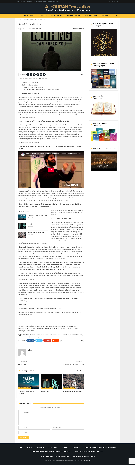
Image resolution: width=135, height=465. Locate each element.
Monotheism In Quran (73, 16)
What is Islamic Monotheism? (36, 232)
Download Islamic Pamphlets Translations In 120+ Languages (51, 452)
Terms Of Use (77, 447)
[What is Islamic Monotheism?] (22, 235)
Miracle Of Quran (56, 16)
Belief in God (31, 224)
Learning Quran (29, 16)
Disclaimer (65, 447)
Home (18, 1)
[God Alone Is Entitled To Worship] (22, 217)
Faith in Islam (54, 334)
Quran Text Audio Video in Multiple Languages (89, 452)
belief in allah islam (45, 334)
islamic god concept (34, 337)
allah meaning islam (34, 334)
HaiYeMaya (87, 460)
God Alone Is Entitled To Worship (37, 215)
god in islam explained (64, 334)
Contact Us (29, 1)
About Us (23, 1)
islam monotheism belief (76, 334)
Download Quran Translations (51, 1)
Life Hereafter (42, 16)
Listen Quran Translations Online (84, 456)
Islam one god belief (23, 337)
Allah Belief (25, 334)
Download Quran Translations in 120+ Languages (100, 447)
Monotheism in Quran (79, 28)
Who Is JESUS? (106, 16)
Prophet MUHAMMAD (91, 16)
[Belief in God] (22, 226)
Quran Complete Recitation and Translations (54, 456)
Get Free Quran (38, 1)
